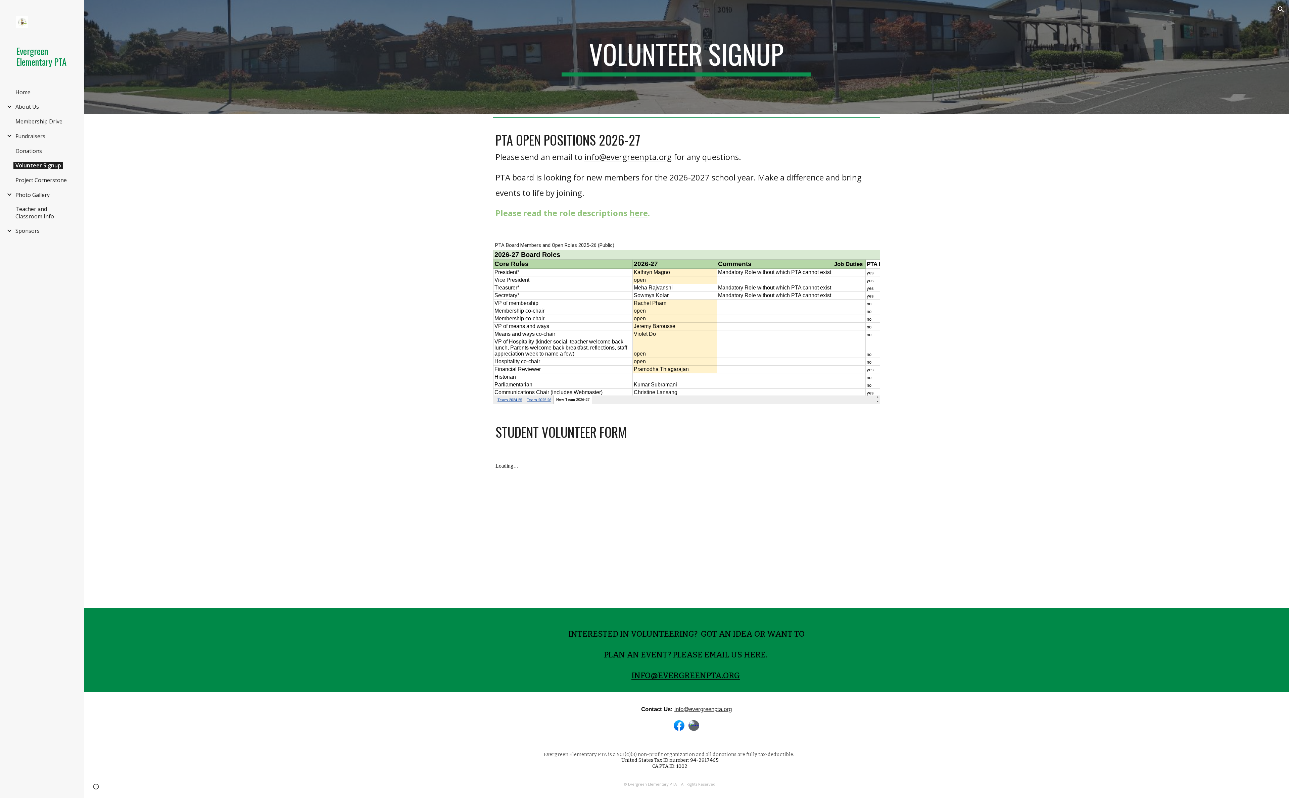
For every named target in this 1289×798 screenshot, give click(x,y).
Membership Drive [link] (38, 121)
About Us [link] (27, 106)
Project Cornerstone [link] (41, 180)
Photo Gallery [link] (32, 195)
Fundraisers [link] (30, 136)
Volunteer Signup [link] (38, 165)
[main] (686, 57)
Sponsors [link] (27, 230)
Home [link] (23, 92)
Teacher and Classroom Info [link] (34, 212)
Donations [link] (28, 151)
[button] (1281, 9)
